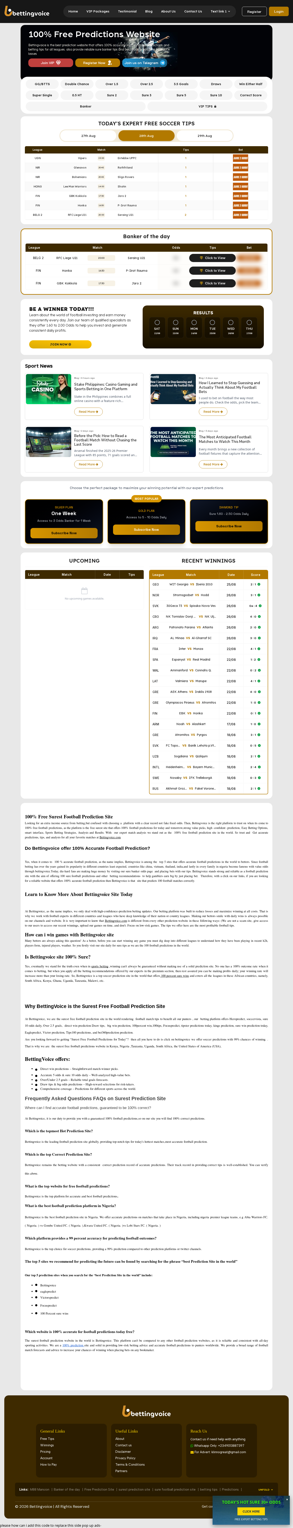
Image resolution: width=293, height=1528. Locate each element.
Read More (87, 412)
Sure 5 (181, 95)
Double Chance (77, 84)
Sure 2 (112, 95)
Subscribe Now (64, 533)
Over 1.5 (112, 84)
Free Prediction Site (100, 1489)
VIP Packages (97, 11)
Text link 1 (219, 11)
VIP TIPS (206, 106)
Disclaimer (123, 1452)
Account (46, 1458)
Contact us (123, 1445)
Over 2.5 (146, 84)
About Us (168, 11)
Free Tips (47, 1439)
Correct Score (251, 95)
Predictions (231, 1489)
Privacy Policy (125, 1458)
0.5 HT (77, 95)
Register (254, 11)
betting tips (209, 1489)
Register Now (94, 63)
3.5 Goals (181, 84)
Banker (85, 106)
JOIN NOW (59, 344)
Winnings (47, 1445)
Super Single (42, 95)
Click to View (215, 258)
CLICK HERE (251, 1511)
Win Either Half (250, 84)
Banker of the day (67, 1489)
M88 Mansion (40, 1489)
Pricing (45, 1452)
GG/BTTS (42, 84)
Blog (149, 11)
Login (279, 11)
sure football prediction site (175, 1489)
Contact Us (193, 11)
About (119, 1439)
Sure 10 (216, 95)
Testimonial (127, 11)
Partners (121, 1471)
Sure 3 (146, 95)
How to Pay (48, 1465)
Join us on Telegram (141, 63)
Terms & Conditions (130, 1465)
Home (73, 11)
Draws (216, 84)
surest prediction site (135, 1489)
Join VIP (47, 63)
